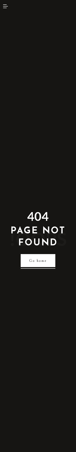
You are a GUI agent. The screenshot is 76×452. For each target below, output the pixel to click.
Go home (38, 260)
